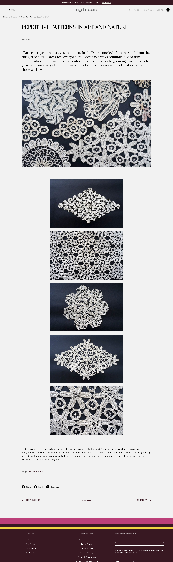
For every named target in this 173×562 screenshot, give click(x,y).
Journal (14, 17)
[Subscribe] (162, 542)
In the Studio (36, 471)
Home (5, 17)
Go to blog (86, 500)
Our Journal (149, 10)
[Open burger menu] (5, 10)
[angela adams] (86, 10)
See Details (106, 2)
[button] (12, 10)
